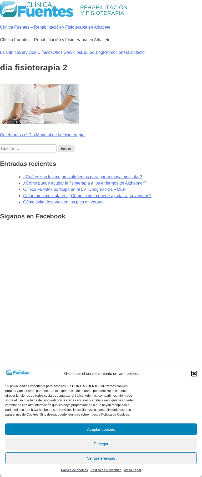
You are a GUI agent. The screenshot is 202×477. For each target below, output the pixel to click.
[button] (194, 373)
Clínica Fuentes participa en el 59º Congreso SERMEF (74, 189)
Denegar (101, 444)
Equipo (87, 52)
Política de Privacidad (106, 470)
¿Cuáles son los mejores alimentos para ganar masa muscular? (82, 177)
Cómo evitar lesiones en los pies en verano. (64, 202)
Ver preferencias (101, 458)
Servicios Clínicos (36, 52)
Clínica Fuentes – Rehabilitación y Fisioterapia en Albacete (55, 27)
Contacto (136, 52)
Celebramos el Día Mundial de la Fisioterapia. (42, 135)
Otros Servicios (67, 52)
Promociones (115, 52)
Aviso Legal (132, 470)
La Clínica (9, 52)
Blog (98, 52)
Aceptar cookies (101, 429)
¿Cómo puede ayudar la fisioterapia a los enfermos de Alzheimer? (84, 183)
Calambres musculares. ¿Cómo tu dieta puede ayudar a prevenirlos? (87, 195)
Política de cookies (74, 470)
